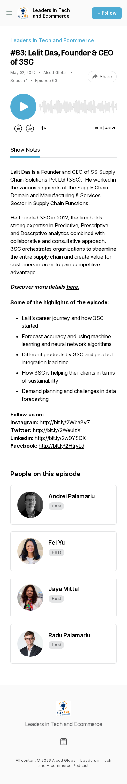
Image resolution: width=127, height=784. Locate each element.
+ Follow (107, 13)
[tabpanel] (63, 312)
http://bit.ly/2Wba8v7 (65, 422)
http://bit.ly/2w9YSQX (60, 438)
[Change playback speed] (43, 128)
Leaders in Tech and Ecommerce (51, 13)
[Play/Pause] (23, 107)
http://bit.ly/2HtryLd (61, 446)
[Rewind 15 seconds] (18, 128)
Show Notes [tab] (25, 149)
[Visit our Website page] (63, 741)
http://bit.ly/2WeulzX (57, 430)
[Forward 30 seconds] (30, 128)
